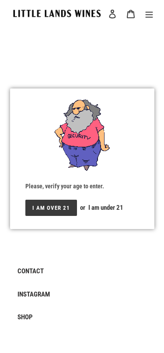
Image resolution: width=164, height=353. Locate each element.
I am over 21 (51, 208)
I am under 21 (105, 208)
